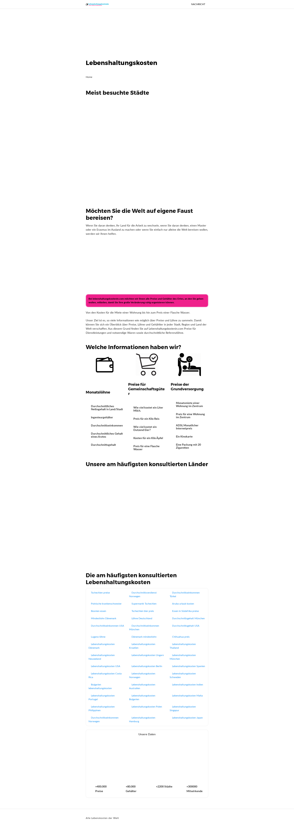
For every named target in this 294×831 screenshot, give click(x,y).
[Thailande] (147, 485)
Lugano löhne (98, 637)
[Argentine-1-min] (106, 547)
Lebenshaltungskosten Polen (147, 706)
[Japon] (106, 516)
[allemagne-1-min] (147, 547)
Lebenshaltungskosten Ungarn (148, 655)
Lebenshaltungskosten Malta (187, 695)
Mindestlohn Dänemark (103, 618)
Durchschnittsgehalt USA (185, 626)
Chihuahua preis (181, 637)
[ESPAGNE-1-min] (187, 516)
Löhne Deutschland (142, 618)
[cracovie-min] (106, 113)
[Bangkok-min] (106, 144)
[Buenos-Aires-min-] (147, 113)
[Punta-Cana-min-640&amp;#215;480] (187, 144)
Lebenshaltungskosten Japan (187, 718)
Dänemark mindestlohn (144, 637)
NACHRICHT (198, 4)
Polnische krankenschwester (106, 604)
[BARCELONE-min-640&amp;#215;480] (187, 113)
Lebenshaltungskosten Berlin (147, 666)
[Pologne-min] (106, 485)
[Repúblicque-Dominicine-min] (187, 547)
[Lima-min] (187, 175)
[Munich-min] (147, 175)
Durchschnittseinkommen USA (107, 626)
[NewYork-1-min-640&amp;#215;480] (106, 175)
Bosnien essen (98, 611)
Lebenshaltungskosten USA (105, 666)
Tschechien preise (100, 592)
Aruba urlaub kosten (183, 604)
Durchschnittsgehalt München (188, 618)
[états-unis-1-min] (147, 516)
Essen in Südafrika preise (185, 611)
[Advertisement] (92, 31)
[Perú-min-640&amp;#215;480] (187, 485)
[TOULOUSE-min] (147, 144)
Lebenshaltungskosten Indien (187, 684)
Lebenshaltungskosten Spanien (188, 666)
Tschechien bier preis (143, 611)
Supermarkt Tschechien (144, 604)
